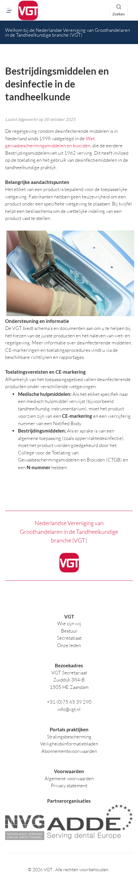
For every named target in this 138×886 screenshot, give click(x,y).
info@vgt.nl (69, 709)
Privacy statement (69, 785)
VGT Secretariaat (69, 673)
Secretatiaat (69, 638)
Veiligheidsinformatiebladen (69, 744)
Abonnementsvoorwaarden (69, 751)
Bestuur (69, 631)
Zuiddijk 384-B (69, 680)
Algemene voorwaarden (69, 778)
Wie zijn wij (69, 623)
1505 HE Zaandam (69, 687)
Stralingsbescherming (69, 737)
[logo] (28, 10)
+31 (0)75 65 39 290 (69, 702)
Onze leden (69, 645)
